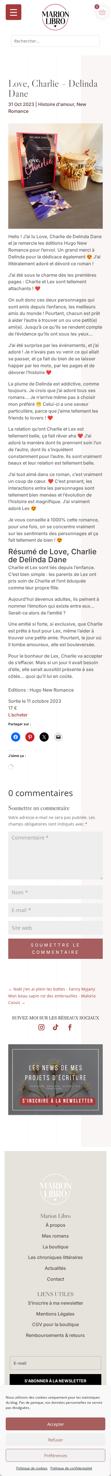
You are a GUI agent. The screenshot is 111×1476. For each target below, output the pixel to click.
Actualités (55, 1268)
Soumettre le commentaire (56, 948)
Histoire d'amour (56, 104)
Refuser (55, 1440)
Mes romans (55, 1236)
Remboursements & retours (55, 1335)
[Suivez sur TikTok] (55, 1027)
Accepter (55, 1424)
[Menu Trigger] (13, 12)
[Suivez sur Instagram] (41, 1027)
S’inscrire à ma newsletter (55, 1303)
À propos (55, 1225)
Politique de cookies (32, 1468)
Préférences (55, 1455)
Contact (55, 1279)
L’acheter (18, 715)
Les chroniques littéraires (55, 1257)
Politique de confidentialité (71, 1468)
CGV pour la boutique (55, 1324)
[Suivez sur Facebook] (70, 1027)
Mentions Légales (55, 1314)
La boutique (55, 1247)
